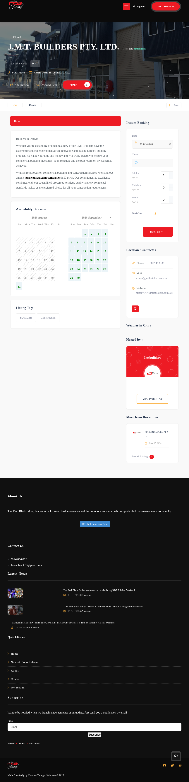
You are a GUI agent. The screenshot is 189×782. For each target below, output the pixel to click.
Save (174, 104)
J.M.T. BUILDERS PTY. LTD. (156, 434)
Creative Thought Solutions (42, 775)
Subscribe (94, 734)
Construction (48, 317)
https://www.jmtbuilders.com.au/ (154, 292)
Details (32, 104)
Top (15, 104)
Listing (34, 743)
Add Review (22, 84)
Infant (135, 197)
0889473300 (18, 73)
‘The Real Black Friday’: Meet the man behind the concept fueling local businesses (103, 606)
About (15, 670)
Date (134, 135)
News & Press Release (24, 662)
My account (18, 687)
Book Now (156, 231)
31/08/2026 (146, 144)
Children (136, 185)
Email (11, 720)
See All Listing (140, 456)
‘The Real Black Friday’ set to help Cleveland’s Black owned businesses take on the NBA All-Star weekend (63, 622)
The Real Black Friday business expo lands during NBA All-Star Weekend (99, 590)
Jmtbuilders (140, 48)
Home (17, 121)
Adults (135, 173)
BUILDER (26, 317)
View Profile (149, 398)
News (22, 743)
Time (135, 154)
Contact (15, 679)
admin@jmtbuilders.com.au (52, 73)
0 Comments (86, 595)
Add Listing (165, 6)
